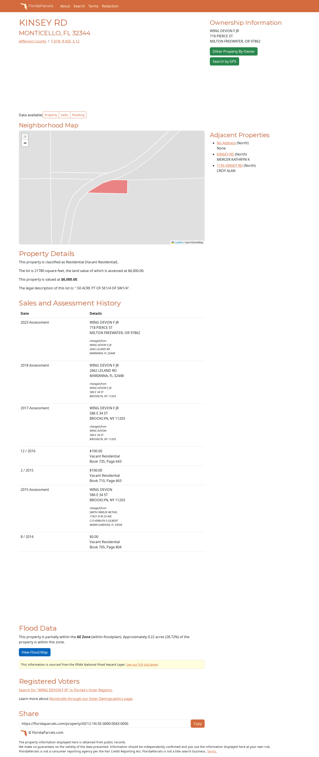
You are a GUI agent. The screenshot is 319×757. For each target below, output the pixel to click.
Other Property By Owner (234, 51)
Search (79, 6)
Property (51, 115)
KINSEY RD (225, 154)
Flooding (78, 115)
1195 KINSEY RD (230, 165)
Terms (93, 6)
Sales (64, 115)
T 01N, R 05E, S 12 (65, 41)
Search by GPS (224, 61)
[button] (25, 136)
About (65, 6)
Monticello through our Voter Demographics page (90, 698)
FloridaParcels (40, 6)
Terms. (212, 751)
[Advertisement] (112, 77)
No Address (226, 143)
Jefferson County (32, 41)
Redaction (110, 6)
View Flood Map (35, 652)
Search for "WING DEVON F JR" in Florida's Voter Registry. (66, 690)
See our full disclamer (142, 664)
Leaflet (178, 242)
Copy (198, 723)
